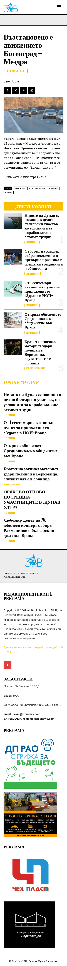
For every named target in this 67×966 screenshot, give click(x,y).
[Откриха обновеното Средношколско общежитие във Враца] (13, 320)
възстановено (37, 188)
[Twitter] (15, 90)
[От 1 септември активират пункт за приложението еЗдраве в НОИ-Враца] (13, 289)
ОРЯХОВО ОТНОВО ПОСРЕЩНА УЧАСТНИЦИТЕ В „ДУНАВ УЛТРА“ (32, 499)
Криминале (35, 368)
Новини (32, 242)
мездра (8, 192)
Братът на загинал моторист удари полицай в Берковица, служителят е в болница (41, 352)
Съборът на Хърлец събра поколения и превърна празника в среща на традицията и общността (43, 260)
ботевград (20, 188)
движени (53, 188)
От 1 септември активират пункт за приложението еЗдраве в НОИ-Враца (42, 291)
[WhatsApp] (31, 90)
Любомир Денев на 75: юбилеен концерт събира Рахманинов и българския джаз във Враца (29, 527)
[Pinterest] (23, 90)
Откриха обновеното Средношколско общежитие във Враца (42, 321)
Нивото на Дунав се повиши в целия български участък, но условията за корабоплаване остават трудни (41, 226)
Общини (32, 273)
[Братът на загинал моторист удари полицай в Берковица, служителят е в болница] (13, 347)
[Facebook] (7, 90)
